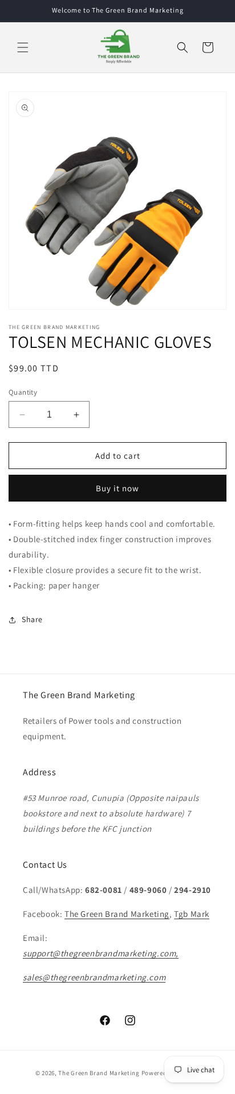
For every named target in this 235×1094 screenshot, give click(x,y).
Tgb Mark (191, 913)
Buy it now (117, 488)
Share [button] (32, 619)
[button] (22, 47)
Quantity (23, 392)
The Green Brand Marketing (116, 913)
